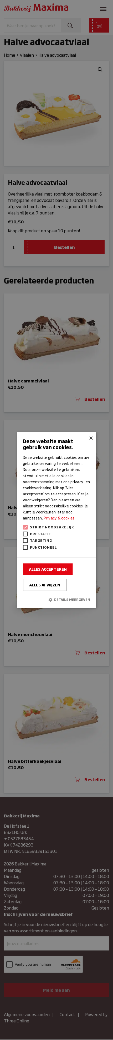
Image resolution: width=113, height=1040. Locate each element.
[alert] (56, 520)
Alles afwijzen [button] (44, 585)
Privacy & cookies (59, 518)
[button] (56, 599)
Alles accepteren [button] (48, 569)
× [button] (90, 438)
